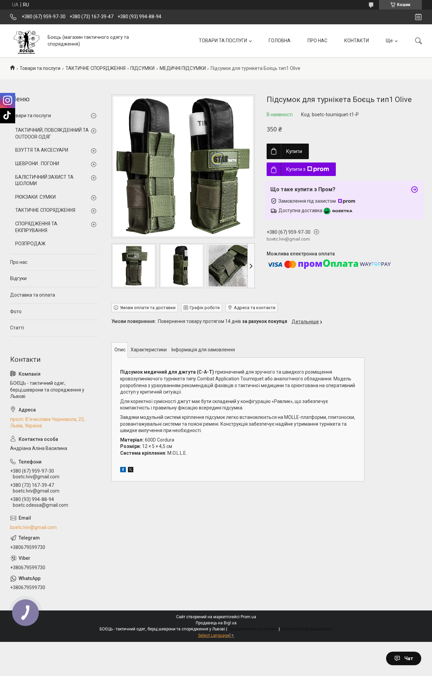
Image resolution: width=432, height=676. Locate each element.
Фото (16, 311)
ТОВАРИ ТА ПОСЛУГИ (223, 40)
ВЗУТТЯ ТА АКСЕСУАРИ (41, 150)
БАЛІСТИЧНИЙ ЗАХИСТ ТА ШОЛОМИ (44, 180)
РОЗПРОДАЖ (30, 243)
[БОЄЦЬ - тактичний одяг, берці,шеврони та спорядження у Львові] (26, 40)
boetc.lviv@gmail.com (33, 527)
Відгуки (18, 278)
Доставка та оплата (32, 295)
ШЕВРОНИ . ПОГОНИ (37, 163)
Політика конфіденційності (306, 629)
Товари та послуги (40, 68)
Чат (408, 658)
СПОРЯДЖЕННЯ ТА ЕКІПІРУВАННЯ (36, 227)
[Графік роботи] (418, 16)
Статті (17, 327)
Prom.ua (248, 617)
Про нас (18, 262)
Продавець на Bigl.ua (216, 623)
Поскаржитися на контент (253, 629)
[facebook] (123, 470)
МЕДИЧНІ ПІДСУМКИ (183, 68)
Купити (294, 151)
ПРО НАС (317, 40)
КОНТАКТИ (356, 40)
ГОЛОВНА (280, 40)
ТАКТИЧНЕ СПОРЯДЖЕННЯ (95, 68)
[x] (130, 470)
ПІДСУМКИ (142, 68)
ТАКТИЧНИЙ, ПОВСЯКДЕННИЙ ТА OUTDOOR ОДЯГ (52, 133)
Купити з (295, 169)
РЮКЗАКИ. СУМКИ (35, 197)
